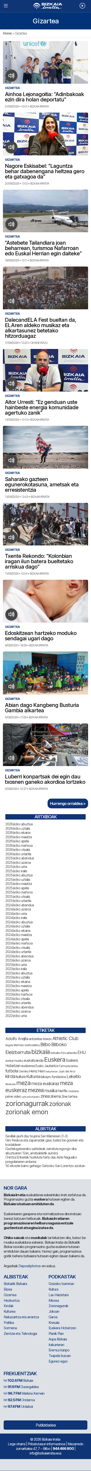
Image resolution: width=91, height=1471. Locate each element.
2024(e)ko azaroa (18, 909)
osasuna (73, 1091)
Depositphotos (29, 1266)
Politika (9, 1322)
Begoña (9, 1045)
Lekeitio (73, 1076)
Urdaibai (20, 1406)
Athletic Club (65, 1038)
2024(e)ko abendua (19, 905)
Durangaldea (23, 1386)
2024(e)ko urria (16, 913)
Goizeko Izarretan (61, 1283)
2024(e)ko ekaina (17, 930)
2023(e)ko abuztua (18, 973)
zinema (55, 1096)
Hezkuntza (11, 1300)
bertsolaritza (32, 1045)
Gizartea (10, 1295)
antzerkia (35, 1039)
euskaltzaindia (33, 1060)
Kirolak (8, 1305)
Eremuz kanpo (59, 1350)
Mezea (54, 1300)
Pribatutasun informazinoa (46, 1444)
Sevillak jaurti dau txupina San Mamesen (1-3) (36, 1136)
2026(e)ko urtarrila (18, 854)
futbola (11, 1070)
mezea (36, 1090)
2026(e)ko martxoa (19, 845)
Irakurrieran (51, 1071)
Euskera (54, 1059)
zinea (45, 1096)
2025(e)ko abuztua (19, 875)
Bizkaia (20, 1380)
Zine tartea (69, 1096)
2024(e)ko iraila (16, 918)
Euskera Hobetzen (62, 1328)
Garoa (53, 1317)
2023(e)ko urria (16, 965)
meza (23, 1083)
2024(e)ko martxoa (19, 943)
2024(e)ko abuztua (19, 922)
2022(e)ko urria (16, 1016)
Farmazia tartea (68, 1066)
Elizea (8, 1289)
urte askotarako (31, 1096)
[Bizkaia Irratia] (45, 6)
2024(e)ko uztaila (17, 926)
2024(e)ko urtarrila (18, 952)
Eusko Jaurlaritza (46, 1066)
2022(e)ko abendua (19, 1007)
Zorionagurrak (58, 1305)
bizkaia (40, 1051)
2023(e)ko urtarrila (18, 1003)
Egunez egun (58, 1361)
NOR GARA (15, 1188)
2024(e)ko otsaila (17, 947)
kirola (10, 1076)
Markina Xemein (26, 1393)
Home (7, 33)
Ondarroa (21, 1400)
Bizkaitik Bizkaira (15, 1283)
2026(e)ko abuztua (19, 824)
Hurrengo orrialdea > (68, 803)
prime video (13, 1096)
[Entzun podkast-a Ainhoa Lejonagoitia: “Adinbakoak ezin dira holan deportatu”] (11, 76)
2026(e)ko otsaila (17, 849)
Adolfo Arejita (16, 1038)
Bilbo (45, 1044)
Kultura (53, 1289)
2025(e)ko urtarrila (18, 901)
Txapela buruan (60, 1355)
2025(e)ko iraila (16, 871)
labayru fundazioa (53, 1077)
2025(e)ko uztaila (17, 879)
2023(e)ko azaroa (18, 960)
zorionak (60, 1103)
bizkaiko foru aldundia (63, 1053)
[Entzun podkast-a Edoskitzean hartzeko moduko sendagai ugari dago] (11, 614)
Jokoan (54, 1311)
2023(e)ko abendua (19, 956)
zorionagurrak (27, 1103)
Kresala (54, 1322)
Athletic (47, 1039)
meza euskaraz (45, 1083)
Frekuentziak (20, 1373)
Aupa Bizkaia (58, 1339)
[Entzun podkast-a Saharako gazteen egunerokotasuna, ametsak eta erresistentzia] (11, 460)
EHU (81, 1052)
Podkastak (62, 1277)
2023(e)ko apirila (17, 990)
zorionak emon (26, 1112)
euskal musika (14, 1060)
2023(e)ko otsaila (17, 999)
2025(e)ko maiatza (18, 884)
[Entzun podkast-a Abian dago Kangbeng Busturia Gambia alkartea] (11, 686)
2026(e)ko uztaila (17, 828)
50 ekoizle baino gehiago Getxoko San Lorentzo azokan (45, 1166)
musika (50, 1090)
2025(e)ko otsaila (17, 896)
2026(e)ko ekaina (17, 832)
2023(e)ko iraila (16, 969)
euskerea (28, 1066)
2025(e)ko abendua (19, 858)
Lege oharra (16, 1444)
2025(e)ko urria (16, 867)
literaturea (10, 1084)
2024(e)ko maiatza (18, 935)
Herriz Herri (37, 1071)
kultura (20, 1076)
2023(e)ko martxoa (18, 994)
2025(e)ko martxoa (19, 892)
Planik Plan (56, 1333)
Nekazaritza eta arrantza (21, 1317)
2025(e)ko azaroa (18, 862)
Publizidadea (46, 1425)
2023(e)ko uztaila (17, 977)
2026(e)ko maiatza (18, 837)
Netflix (62, 1090)
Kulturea (33, 1076)
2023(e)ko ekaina (17, 982)
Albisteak (16, 1277)
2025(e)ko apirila (17, 888)
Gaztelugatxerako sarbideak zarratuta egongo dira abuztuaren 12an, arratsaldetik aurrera (40, 1151)
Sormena (10, 1328)
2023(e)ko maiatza (18, 986)
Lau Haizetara (58, 1295)
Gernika (23, 1071)
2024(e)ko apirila (17, 939)
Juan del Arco (66, 1071)
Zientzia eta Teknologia (20, 1333)
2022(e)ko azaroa (18, 1011)
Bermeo (19, 1045)
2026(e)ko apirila (17, 841)
